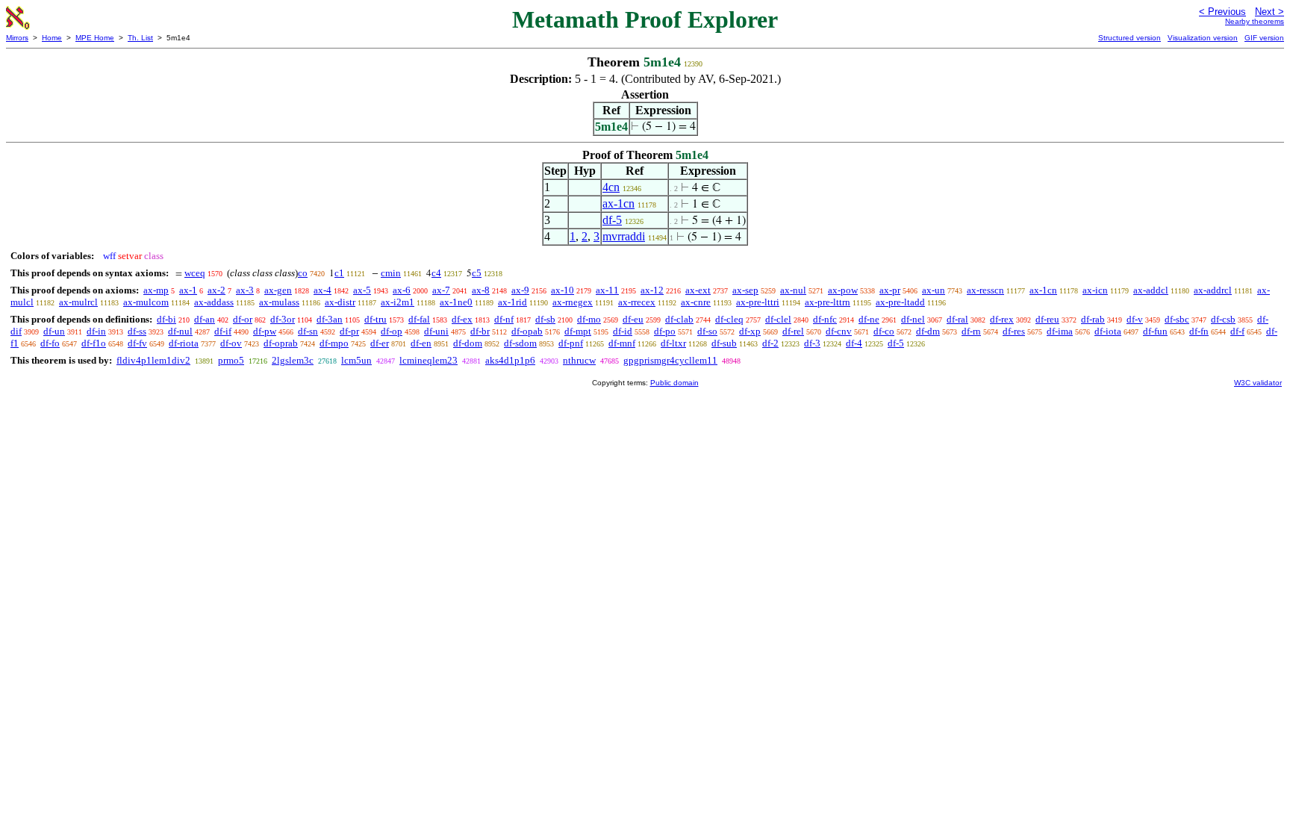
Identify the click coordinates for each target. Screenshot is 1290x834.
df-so (707, 331)
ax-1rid (512, 302)
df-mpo (334, 343)
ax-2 (216, 290)
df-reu (1047, 319)
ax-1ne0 (456, 302)
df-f (1237, 331)
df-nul (180, 331)
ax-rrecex (636, 302)
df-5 (612, 220)
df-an (204, 319)
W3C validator (1258, 383)
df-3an (330, 319)
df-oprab (281, 343)
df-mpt (577, 331)
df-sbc (1177, 319)
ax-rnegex (572, 302)
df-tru (375, 319)
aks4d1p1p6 (510, 360)
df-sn (308, 331)
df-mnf (621, 343)
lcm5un (356, 360)
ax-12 (652, 290)
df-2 (770, 343)
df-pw (264, 331)
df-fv (137, 343)
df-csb (1223, 319)
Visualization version (1203, 38)
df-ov (231, 343)
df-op (391, 331)
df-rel (793, 331)
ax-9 (520, 290)
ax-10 (562, 290)
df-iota (1107, 331)
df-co (883, 331)
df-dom (467, 343)
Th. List (140, 38)
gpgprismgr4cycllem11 (670, 360)
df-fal (419, 319)
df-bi (166, 319)
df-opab (527, 331)
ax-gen (278, 290)
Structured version (1129, 38)
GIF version (1264, 38)
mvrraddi (623, 236)
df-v (1135, 319)
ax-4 (322, 290)
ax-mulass (279, 302)
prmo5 (231, 360)
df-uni (436, 331)
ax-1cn (618, 203)
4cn (611, 187)
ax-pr (889, 290)
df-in (96, 331)
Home (52, 38)
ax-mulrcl (78, 302)
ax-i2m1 (397, 302)
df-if (222, 331)
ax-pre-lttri (757, 302)
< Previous (1222, 11)
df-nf (504, 319)
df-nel (913, 319)
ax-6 (402, 290)
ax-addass (214, 302)
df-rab (1093, 319)
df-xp (750, 331)
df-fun (1155, 331)
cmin (391, 272)
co (303, 272)
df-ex (462, 319)
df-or (242, 319)
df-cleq (729, 319)
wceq (194, 272)
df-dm (928, 331)
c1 (339, 272)
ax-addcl (1150, 290)
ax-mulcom (146, 302)
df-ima (1060, 331)
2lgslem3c (293, 360)
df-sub (724, 343)
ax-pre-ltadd (900, 302)
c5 (477, 272)
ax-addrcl (1213, 290)
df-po (665, 331)
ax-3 (245, 290)
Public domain (674, 383)
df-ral (957, 319)
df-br (480, 331)
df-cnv (839, 331)
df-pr (349, 331)
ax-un (933, 290)
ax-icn (1095, 290)
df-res (1014, 331)
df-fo (50, 343)
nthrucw (579, 360)
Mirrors (17, 38)
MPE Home (94, 38)
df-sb (545, 319)
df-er (379, 343)
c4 (436, 272)
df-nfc (825, 319)
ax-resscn (985, 290)
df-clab (679, 319)
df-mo (589, 319)
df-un (54, 331)
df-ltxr (673, 343)
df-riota (184, 343)
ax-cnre (696, 302)
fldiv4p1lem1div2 (153, 360)
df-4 (854, 343)
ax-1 (188, 290)
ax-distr (340, 302)
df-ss (137, 331)
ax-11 (607, 290)
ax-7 (441, 290)
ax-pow (843, 290)
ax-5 (362, 290)
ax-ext (698, 290)
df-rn (971, 331)
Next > (1269, 11)
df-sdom (520, 343)
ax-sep (745, 290)
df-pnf (570, 343)
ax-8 (481, 290)
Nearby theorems (1254, 21)
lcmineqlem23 (428, 360)
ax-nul (793, 290)
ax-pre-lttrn (827, 302)
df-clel (778, 319)
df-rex (1002, 319)
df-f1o (93, 343)
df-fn (1199, 331)
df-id (622, 331)
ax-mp (156, 290)
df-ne (869, 319)
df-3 (812, 343)
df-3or (282, 319)
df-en (421, 343)
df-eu (633, 319)
